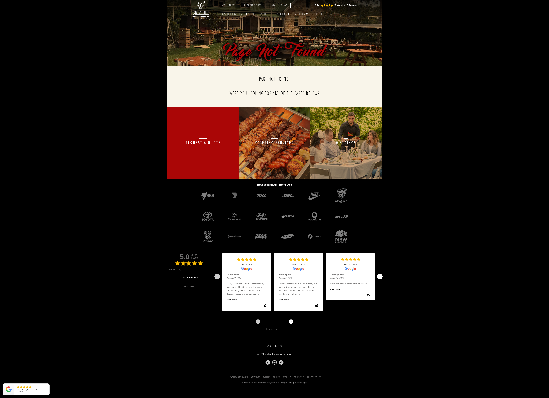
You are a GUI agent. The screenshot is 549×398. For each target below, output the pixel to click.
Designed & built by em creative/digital (294, 383)
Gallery (266, 377)
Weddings (282, 14)
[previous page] (217, 276)
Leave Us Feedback (189, 277)
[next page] (380, 276)
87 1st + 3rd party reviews (197, 269)
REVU (280, 329)
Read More (232, 299)
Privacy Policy (314, 377)
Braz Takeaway (280, 6)
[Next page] (291, 321)
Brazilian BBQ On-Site (233, 14)
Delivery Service (262, 14)
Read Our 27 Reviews (346, 5)
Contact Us (319, 14)
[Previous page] (258, 321)
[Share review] (265, 306)
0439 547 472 (229, 6)
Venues (276, 377)
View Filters (189, 286)
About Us (300, 14)
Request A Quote (253, 6)
